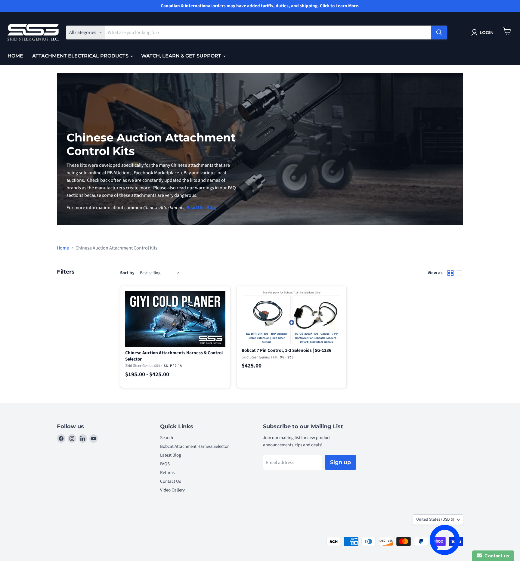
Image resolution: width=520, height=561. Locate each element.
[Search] (439, 32)
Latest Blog (170, 455)
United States (435, 519)
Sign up (340, 462)
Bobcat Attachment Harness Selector (194, 446)
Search (166, 438)
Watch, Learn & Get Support (181, 56)
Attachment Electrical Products (81, 56)
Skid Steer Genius (139, 365)
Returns (167, 473)
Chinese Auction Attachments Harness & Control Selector (174, 355)
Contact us (495, 555)
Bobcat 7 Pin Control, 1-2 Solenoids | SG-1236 (286, 350)
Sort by (127, 272)
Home (15, 56)
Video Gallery (172, 490)
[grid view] (450, 273)
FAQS (165, 464)
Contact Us (170, 481)
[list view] (459, 273)
